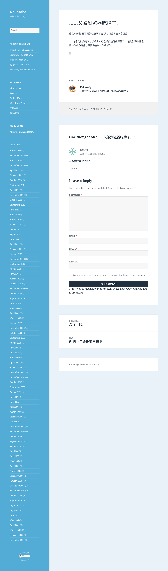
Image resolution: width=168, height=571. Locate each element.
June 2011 (14, 239)
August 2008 (15, 342)
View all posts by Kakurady (113, 90)
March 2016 (15, 160)
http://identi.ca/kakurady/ (22, 131)
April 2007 (15, 407)
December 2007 (17, 372)
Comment (75, 195)
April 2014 (15, 190)
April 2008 (15, 362)
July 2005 (14, 510)
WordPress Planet (18, 103)
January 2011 (16, 254)
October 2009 (16, 293)
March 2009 (15, 318)
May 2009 (14, 308)
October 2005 (16, 495)
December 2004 (17, 540)
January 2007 (16, 421)
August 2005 (15, 505)
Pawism (13, 93)
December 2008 (17, 328)
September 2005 (17, 500)
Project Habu (16, 98)
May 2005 (14, 520)
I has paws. (28, 50)
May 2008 (14, 357)
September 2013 (17, 204)
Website (73, 261)
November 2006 (17, 431)
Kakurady (97, 108)
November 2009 (17, 288)
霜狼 (12, 64)
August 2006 (15, 446)
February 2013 (16, 224)
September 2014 (17, 185)
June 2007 (14, 402)
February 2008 (16, 367)
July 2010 (14, 273)
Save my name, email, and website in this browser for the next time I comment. (109, 275)
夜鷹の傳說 (15, 108)
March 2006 (15, 471)
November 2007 (17, 377)
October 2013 (16, 200)
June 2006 (14, 456)
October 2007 (16, 382)
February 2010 (16, 283)
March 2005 (15, 530)
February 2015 (16, 175)
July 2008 (14, 347)
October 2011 (16, 229)
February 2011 (16, 249)
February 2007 (16, 416)
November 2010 (17, 259)
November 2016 (17, 155)
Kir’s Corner (15, 88)
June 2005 (14, 515)
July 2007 (14, 397)
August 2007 (15, 392)
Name (73, 236)
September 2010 (17, 264)
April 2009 (15, 313)
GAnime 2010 (23, 64)
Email (73, 249)
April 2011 (15, 244)
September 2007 (17, 387)
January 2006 (16, 480)
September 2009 (17, 298)
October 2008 (16, 333)
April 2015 (15, 170)
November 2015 (17, 165)
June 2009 (14, 303)
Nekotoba (18, 11)
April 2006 (15, 466)
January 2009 (16, 323)
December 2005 (17, 485)
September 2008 (17, 338)
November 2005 (17, 490)
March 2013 (15, 219)
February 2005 (16, 535)
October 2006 (16, 436)
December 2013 (17, 195)
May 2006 (14, 461)
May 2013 (14, 214)
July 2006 (14, 451)
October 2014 (16, 180)
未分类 (109, 108)
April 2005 (15, 525)
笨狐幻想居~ (15, 113)
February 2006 (16, 476)
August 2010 (15, 269)
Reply (74, 168)
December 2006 (17, 426)
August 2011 (15, 234)
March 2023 (15, 150)
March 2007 (15, 411)
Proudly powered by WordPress (84, 364)
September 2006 (17, 441)
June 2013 (14, 209)
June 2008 (14, 352)
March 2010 (15, 278)
